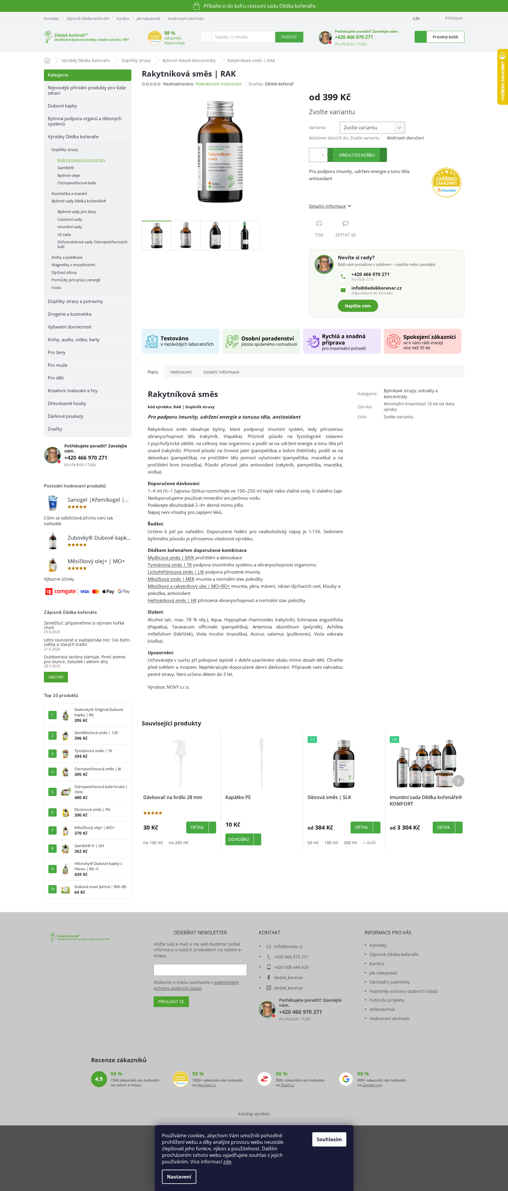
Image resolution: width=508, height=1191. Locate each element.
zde (227, 1161)
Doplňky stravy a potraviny (75, 301)
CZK (416, 18)
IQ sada (64, 234)
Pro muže (57, 365)
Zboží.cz (287, 1085)
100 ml (331, 842)
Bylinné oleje (69, 175)
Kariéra (123, 18)
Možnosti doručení (405, 138)
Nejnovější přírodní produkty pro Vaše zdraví (87, 90)
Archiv (56, 677)
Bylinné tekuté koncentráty (82, 160)
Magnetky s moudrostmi (73, 264)
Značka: (271, 84)
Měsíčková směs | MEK (171, 579)
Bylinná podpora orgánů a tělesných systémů (85, 121)
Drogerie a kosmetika (69, 314)
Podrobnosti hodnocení (219, 84)
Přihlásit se (171, 1001)
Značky (55, 429)
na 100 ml (153, 842)
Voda (56, 287)
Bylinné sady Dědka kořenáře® (79, 201)
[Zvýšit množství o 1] (330, 151)
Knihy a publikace (67, 257)
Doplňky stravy (65, 149)
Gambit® (66, 167)
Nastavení (179, 1176)
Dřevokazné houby (67, 403)
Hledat (289, 37)
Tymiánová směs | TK (170, 565)
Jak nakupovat (148, 18)
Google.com (372, 1085)
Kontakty (51, 18)
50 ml (313, 842)
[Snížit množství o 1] (330, 158)
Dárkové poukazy (65, 416)
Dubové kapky (62, 106)
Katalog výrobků (254, 1114)
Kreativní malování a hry (73, 390)
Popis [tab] (153, 372)
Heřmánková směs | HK (172, 600)
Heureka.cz (206, 1085)
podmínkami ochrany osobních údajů (196, 985)
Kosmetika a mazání (69, 193)
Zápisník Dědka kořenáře (87, 18)
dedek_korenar (288, 977)
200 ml (350, 842)
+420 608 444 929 (291, 967)
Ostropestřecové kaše (77, 182)
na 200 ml (178, 842)
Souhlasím (329, 1139)
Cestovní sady (70, 219)
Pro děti (56, 378)
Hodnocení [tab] (181, 372)
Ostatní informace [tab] (221, 372)
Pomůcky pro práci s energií (76, 279)
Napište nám (358, 306)
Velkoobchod (382, 1009)
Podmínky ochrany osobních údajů (404, 991)
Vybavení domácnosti (70, 327)
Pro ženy (57, 352)
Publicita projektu (387, 1000)
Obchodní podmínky (390, 982)
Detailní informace (327, 206)
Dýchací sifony (64, 272)
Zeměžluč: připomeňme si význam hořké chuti (84, 625)
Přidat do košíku (357, 155)
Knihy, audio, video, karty (74, 339)
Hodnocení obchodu (186, 18)
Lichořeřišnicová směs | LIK (176, 572)
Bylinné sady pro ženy (77, 211)
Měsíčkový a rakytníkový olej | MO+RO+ (189, 586)
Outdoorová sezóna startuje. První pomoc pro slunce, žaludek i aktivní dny (85, 659)
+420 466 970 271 (354, 37)
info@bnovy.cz (288, 946)
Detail (197, 827)
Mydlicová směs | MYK (171, 557)
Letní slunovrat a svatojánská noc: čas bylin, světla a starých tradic (87, 642)
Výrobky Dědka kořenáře (73, 136)
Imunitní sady (70, 226)
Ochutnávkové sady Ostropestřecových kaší (93, 244)
